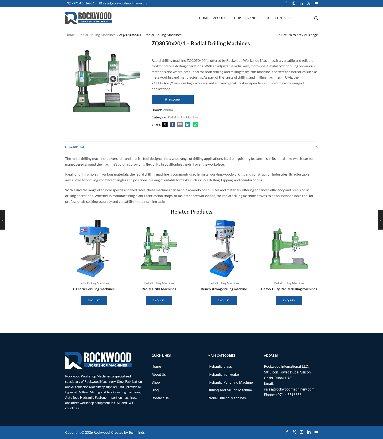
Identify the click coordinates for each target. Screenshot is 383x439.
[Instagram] (293, 3)
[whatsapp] (195, 124)
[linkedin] (188, 124)
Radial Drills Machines (159, 289)
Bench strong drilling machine (224, 289)
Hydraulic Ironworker (224, 374)
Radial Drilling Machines (96, 35)
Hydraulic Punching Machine (230, 382)
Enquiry (174, 99)
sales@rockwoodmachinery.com (289, 389)
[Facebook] (286, 3)
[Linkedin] (309, 432)
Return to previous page (299, 35)
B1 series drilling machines (94, 289)
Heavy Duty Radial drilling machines (289, 289)
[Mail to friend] (180, 124)
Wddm (167, 110)
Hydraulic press (220, 366)
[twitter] (308, 3)
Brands (251, 18)
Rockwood (102, 432)
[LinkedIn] (301, 3)
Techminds (137, 432)
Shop (237, 18)
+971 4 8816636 (288, 395)
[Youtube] (316, 3)
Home (204, 18)
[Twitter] (165, 124)
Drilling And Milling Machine (230, 390)
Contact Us (284, 18)
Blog (266, 18)
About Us (220, 18)
